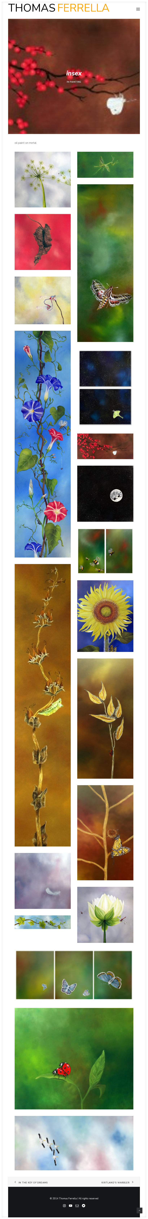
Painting (75, 81)
